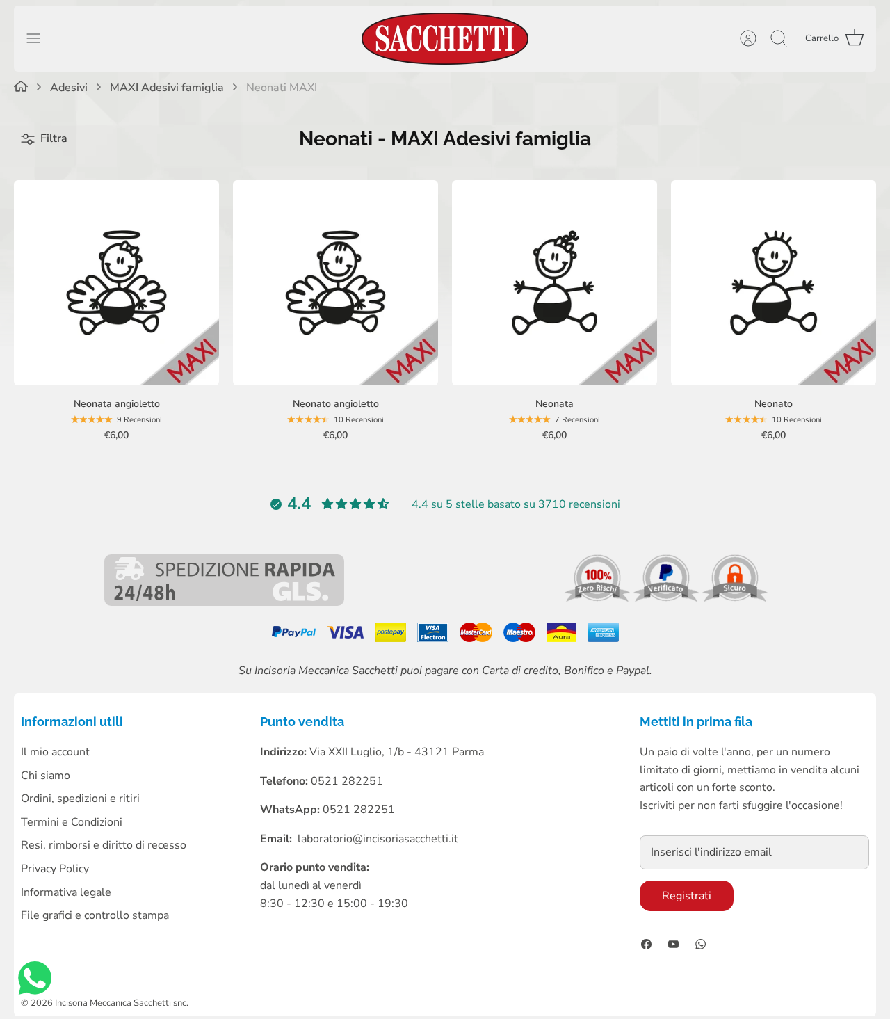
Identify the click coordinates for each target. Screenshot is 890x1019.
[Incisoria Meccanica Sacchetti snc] (445, 39)
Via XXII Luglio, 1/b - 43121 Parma (396, 752)
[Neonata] (554, 282)
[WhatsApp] (700, 944)
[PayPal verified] (667, 599)
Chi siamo (45, 775)
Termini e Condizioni (71, 822)
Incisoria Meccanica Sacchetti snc (120, 1003)
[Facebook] (646, 944)
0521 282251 (359, 809)
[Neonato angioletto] (335, 282)
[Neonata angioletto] (116, 282)
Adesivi (69, 88)
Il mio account (55, 752)
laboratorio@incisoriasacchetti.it (378, 839)
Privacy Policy (55, 868)
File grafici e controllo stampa (95, 915)
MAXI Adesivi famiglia (167, 88)
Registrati (686, 896)
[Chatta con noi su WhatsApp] (35, 981)
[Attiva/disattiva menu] (40, 38)
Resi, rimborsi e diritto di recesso (103, 845)
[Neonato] (773, 282)
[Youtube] (673, 944)
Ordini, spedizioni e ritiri (80, 798)
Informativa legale (66, 892)
